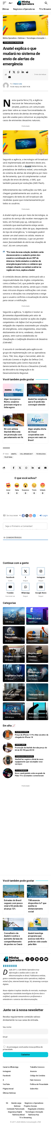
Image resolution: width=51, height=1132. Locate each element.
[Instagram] (41, 574)
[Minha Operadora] (25, 3)
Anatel (28, 166)
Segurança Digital (14, 675)
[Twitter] (41, 959)
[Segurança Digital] (14, 673)
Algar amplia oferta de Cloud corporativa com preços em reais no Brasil (37, 434)
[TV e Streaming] (14, 711)
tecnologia (40, 454)
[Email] (9, 77)
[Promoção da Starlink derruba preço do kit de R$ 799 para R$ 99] (8, 748)
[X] (25, 574)
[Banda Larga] (37, 616)
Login (45, 515)
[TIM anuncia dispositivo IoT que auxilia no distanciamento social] (37, 891)
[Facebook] (10, 574)
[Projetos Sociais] (14, 654)
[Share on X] (14, 72)
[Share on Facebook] (9, 72)
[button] (5, 3)
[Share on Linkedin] (23, 72)
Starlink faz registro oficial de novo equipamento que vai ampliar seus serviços (29, 761)
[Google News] (41, 590)
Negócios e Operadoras (9, 394)
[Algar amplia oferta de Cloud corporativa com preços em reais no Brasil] (37, 419)
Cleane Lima (17, 84)
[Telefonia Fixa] (14, 692)
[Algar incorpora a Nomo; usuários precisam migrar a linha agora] (13, 390)
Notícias (32, 713)
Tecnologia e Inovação (13, 42)
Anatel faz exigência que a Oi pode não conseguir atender (37, 402)
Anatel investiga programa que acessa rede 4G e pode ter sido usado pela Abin (37, 938)
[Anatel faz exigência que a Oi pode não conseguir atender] (37, 390)
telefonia (8, 457)
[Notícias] (37, 711)
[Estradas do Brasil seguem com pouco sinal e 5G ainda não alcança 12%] (13, 891)
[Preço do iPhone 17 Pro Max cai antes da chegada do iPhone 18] (8, 735)
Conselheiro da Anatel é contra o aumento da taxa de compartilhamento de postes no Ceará (13, 938)
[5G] (14, 616)
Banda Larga (9, 425)
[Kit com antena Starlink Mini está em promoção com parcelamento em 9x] (13, 419)
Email (5, 1037)
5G (6, 618)
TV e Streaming (13, 713)
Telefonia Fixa (12, 694)
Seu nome (7, 1027)
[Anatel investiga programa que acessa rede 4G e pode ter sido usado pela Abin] (37, 924)
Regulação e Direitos (36, 395)
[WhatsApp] (25, 590)
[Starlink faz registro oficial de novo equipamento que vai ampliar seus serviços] (8, 760)
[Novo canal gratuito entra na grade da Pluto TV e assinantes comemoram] (8, 773)
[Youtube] (10, 590)
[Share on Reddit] (27, 72)
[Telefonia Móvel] (37, 692)
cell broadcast (26, 454)
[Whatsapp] (27, 959)
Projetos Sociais (13, 656)
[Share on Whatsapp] (18, 72)
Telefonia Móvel (36, 694)
